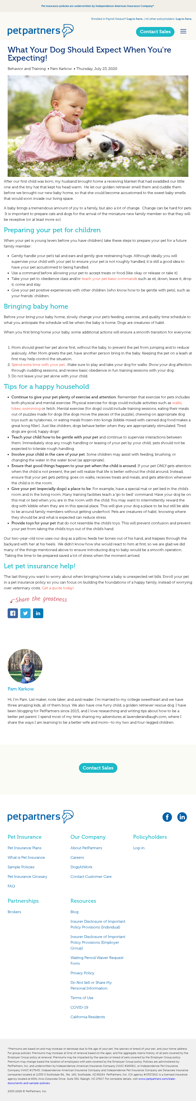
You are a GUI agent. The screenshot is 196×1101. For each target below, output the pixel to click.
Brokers (14, 912)
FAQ (11, 886)
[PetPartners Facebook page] (169, 818)
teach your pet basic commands (109, 279)
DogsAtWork (81, 867)
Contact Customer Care (91, 876)
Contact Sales (155, 31)
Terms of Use (82, 998)
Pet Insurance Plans (24, 848)
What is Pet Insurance (26, 857)
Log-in (139, 848)
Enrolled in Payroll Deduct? (109, 19)
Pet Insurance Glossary (27, 876)
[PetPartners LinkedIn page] (182, 818)
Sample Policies (21, 867)
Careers (77, 857)
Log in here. (135, 19)
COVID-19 (79, 1007)
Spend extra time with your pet (38, 365)
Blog (74, 912)
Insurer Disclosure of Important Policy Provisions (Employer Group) (98, 942)
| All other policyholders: (159, 19)
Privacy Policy (82, 973)
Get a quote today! (58, 588)
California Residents (88, 1017)
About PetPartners (86, 848)
